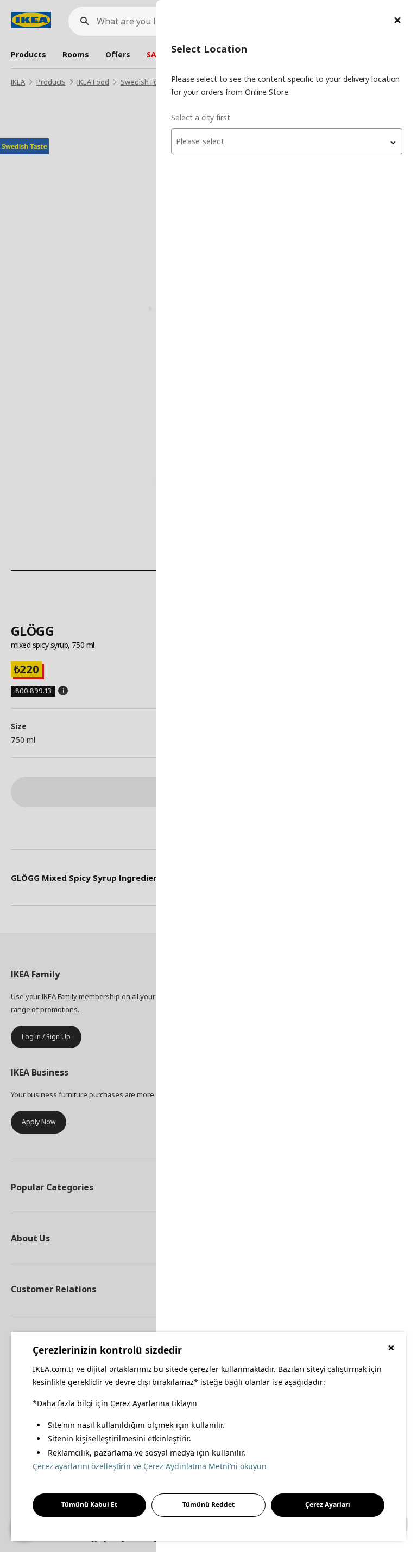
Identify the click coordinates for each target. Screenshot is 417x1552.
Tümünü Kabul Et (89, 1504)
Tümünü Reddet (208, 1504)
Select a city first (200, 117)
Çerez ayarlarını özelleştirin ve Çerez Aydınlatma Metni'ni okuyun (150, 1466)
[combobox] (286, 141)
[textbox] (287, 141)
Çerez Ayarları (327, 1504)
